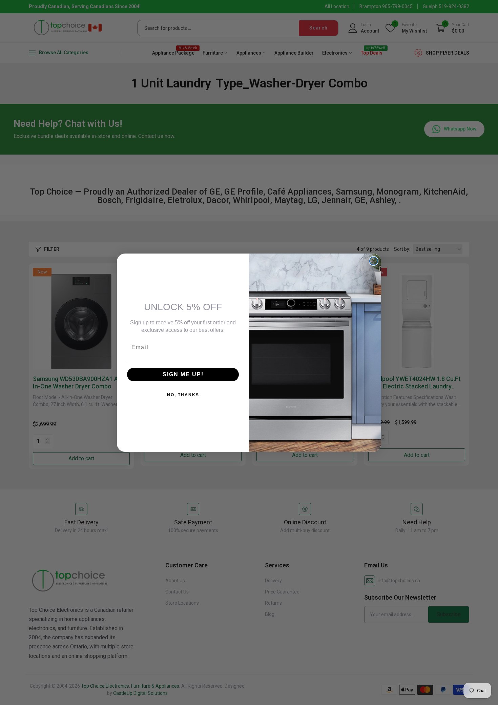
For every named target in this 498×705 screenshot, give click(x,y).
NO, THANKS (183, 394)
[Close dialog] (374, 261)
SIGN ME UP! (183, 374)
